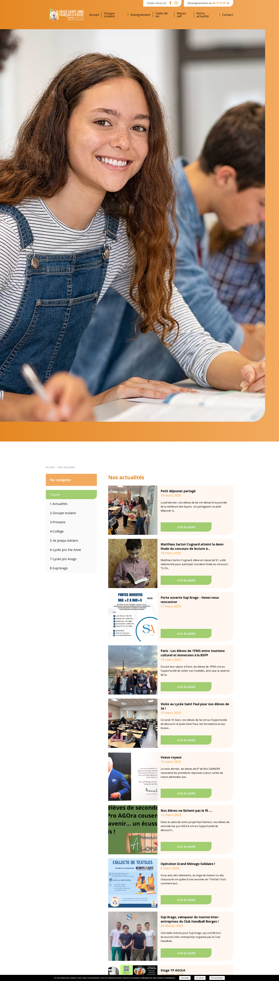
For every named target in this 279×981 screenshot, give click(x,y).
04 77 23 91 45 (220, 3)
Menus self (181, 15)
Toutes (55, 494)
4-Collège (57, 531)
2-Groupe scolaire (63, 513)
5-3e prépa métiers (64, 540)
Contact (227, 14)
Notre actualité (202, 15)
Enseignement (140, 14)
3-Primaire (57, 522)
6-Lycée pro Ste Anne (65, 550)
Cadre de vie (161, 15)
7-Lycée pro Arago (63, 559)
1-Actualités (58, 504)
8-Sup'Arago (59, 568)
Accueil (94, 14)
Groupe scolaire (109, 15)
